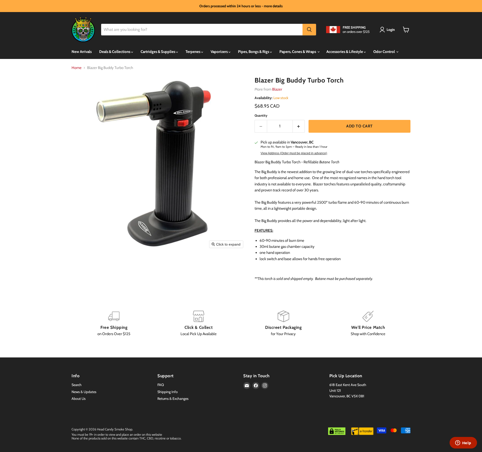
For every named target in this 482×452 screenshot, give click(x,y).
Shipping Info (167, 392)
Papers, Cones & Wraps (298, 51)
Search (77, 385)
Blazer (277, 89)
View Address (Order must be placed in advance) (294, 153)
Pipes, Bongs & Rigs (254, 51)
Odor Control (384, 51)
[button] (388, 30)
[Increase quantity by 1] (299, 126)
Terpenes (193, 51)
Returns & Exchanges (173, 398)
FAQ (160, 385)
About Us (79, 398)
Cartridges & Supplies (158, 51)
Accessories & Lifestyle (345, 51)
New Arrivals (82, 51)
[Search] (309, 29)
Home (77, 68)
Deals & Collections (115, 51)
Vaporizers (219, 51)
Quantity (261, 115)
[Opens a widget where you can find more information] (463, 443)
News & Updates (84, 392)
